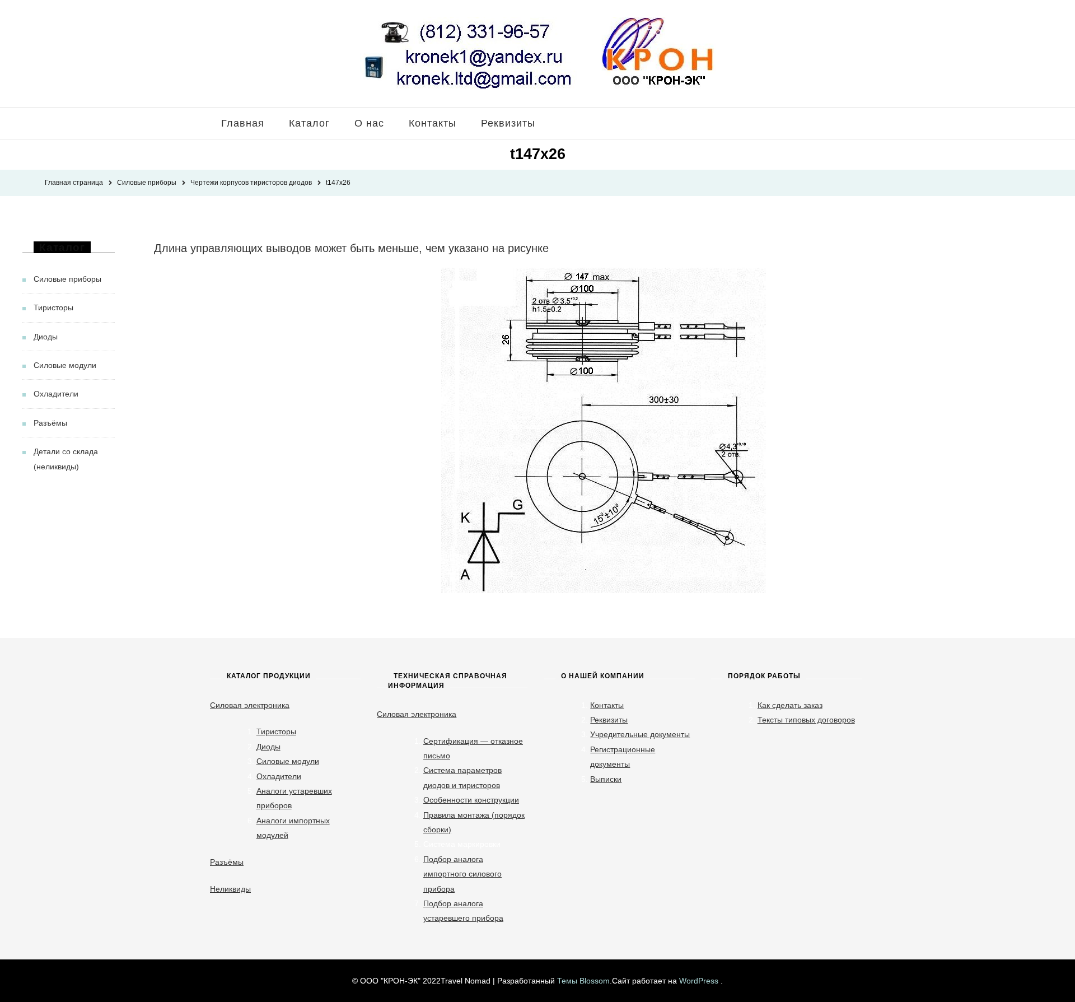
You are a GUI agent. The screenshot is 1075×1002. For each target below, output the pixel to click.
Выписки (605, 779)
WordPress (698, 980)
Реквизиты (508, 123)
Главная (242, 123)
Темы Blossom (583, 980)
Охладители (56, 393)
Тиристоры (53, 307)
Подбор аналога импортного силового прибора (462, 874)
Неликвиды (230, 888)
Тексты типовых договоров (806, 719)
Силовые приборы (67, 278)
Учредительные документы (640, 734)
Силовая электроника (249, 705)
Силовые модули (65, 365)
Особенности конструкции (471, 799)
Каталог (309, 123)
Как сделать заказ (790, 705)
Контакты (432, 123)
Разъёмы (50, 422)
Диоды (46, 336)
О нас (369, 123)
